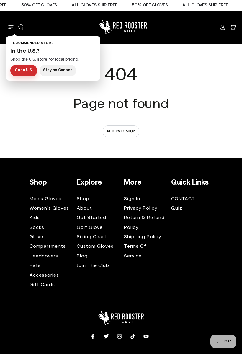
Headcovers (44, 256)
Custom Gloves (95, 246)
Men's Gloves (45, 199)
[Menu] (11, 27)
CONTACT (183, 199)
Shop (83, 199)
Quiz (176, 208)
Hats (35, 265)
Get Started (91, 218)
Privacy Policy (140, 208)
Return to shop (121, 131)
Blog (82, 256)
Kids (35, 218)
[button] (21, 27)
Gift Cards (42, 285)
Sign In (132, 199)
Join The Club (93, 265)
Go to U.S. (24, 70)
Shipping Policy (142, 237)
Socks (37, 227)
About (84, 208)
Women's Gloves (49, 208)
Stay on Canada (58, 70)
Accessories (44, 275)
